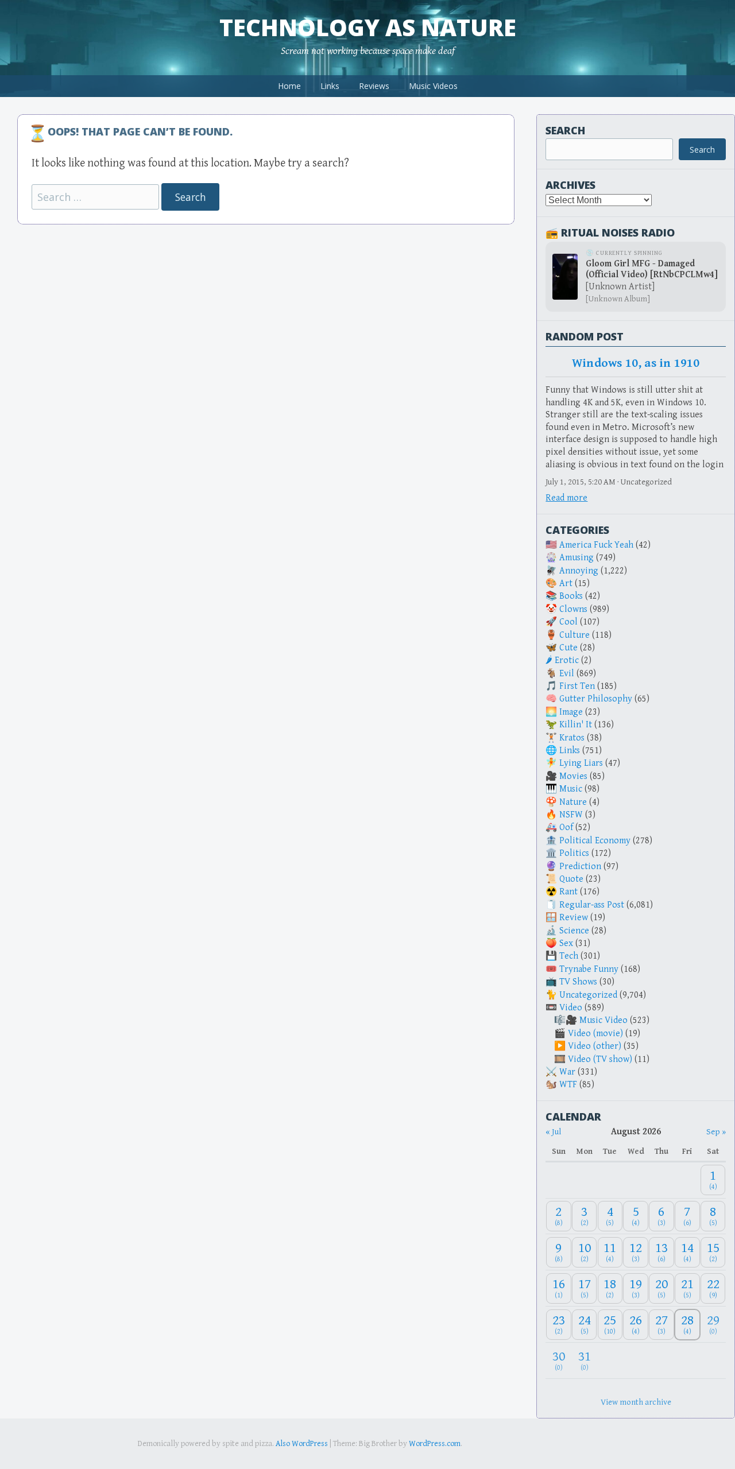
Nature (573, 802)
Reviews (374, 85)
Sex (566, 943)
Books (571, 596)
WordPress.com (435, 1443)
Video (570, 1007)
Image (571, 712)
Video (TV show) (600, 1059)
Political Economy (594, 840)
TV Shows (578, 981)
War (567, 1072)
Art (565, 583)
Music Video (603, 1020)
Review (573, 917)
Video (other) (594, 1046)
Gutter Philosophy (595, 698)
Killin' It (575, 724)
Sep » (716, 1132)
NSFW (571, 814)
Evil (566, 673)
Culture (574, 635)
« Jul (553, 1132)
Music (570, 789)
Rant (568, 891)
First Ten (577, 686)
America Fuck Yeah (596, 545)
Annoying (578, 570)
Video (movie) (595, 1033)
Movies (573, 776)
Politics (574, 853)
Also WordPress (302, 1443)
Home (289, 85)
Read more (566, 498)
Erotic (567, 660)
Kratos (572, 737)
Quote (571, 879)
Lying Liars (581, 763)
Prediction (580, 866)
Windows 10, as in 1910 (635, 363)
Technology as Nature (367, 27)
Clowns (573, 609)
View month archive (636, 1402)
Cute (568, 647)
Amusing (576, 557)
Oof (566, 827)
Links (329, 85)
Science (574, 930)
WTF (568, 1084)
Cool (568, 622)
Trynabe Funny (588, 969)
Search (565, 130)
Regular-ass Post (591, 905)
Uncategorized (588, 995)
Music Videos (433, 85)
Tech (568, 956)
